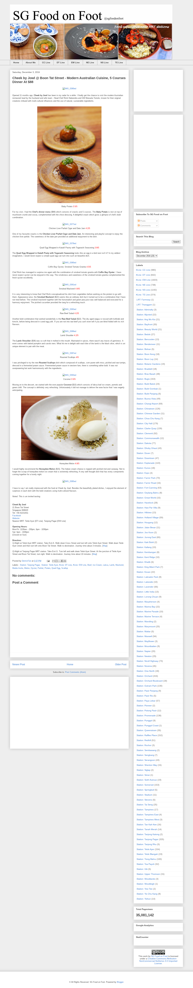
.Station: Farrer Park (145, 478)
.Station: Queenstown (146, 730)
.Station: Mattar (143, 631)
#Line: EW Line (79, 565)
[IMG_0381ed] (69, 284)
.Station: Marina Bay (145, 606)
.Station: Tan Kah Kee (146, 824)
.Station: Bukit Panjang (147, 393)
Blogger (120, 982)
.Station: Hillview (144, 512)
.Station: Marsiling (144, 621)
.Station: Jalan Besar (146, 527)
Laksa (105, 565)
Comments (145, 225)
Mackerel (119, 565)
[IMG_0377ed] (69, 224)
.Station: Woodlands (145, 879)
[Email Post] (48, 561)
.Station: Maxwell (144, 636)
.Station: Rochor (143, 745)
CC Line (46, 62)
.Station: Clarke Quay (146, 428)
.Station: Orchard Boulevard (149, 681)
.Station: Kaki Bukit (145, 542)
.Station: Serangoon (145, 760)
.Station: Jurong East (146, 537)
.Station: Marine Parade (147, 611)
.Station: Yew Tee (144, 889)
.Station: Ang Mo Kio (145, 319)
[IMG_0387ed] (69, 353)
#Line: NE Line (143, 285)
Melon (27, 568)
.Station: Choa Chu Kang (148, 418)
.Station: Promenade (146, 715)
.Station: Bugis (143, 379)
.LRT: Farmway (143, 299)
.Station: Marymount (145, 626)
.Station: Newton (144, 656)
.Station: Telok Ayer (49, 565)
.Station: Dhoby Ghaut (146, 448)
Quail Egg (56, 568)
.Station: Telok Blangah (147, 854)
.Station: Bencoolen (145, 339)
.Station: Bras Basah (145, 374)
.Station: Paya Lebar (145, 701)
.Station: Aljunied (144, 314)
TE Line (119, 62)
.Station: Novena (144, 666)
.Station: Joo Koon (144, 532)
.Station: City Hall (144, 423)
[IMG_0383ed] (69, 309)
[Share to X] (59, 560)
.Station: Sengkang (145, 755)
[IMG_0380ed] (69, 262)
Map (105, 546)
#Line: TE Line (143, 294)
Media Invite (17, 568)
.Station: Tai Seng (144, 804)
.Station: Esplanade (145, 463)
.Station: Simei (143, 775)
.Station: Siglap (143, 770)
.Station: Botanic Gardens (148, 364)
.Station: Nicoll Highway (147, 661)
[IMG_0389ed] (69, 331)
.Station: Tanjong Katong (147, 834)
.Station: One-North (145, 671)
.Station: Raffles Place (146, 735)
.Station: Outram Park (146, 686)
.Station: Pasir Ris (144, 696)
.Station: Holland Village (147, 517)
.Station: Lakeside (144, 582)
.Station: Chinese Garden (148, 413)
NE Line (90, 62)
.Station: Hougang (144, 522)
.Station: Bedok (143, 334)
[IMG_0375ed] (69, 204)
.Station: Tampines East (147, 814)
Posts (143, 221)
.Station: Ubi (142, 869)
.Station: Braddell (144, 369)
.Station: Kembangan (146, 552)
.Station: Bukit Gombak (147, 389)
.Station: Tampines (145, 809)
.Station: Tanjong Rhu (146, 844)
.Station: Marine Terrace (147, 616)
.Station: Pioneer (144, 705)
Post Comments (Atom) (75, 672)
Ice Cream (97, 565)
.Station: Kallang (144, 547)
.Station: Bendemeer (146, 344)
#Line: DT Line (65, 565)
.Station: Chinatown (145, 408)
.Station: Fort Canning (146, 488)
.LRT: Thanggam (144, 304)
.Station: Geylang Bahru (147, 493)
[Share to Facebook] (62, 560)
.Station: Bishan (143, 349)
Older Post (120, 664)
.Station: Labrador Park (147, 577)
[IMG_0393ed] (69, 375)
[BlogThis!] (56, 560)
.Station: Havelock (144, 502)
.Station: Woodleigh (145, 884)
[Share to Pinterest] (64, 560)
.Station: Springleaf (145, 790)
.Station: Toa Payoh (145, 864)
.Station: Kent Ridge (145, 557)
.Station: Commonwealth (147, 438)
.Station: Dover (143, 453)
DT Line (61, 62)
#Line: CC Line (143, 270)
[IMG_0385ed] (69, 481)
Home (16, 62)
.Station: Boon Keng (145, 354)
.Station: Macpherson (146, 601)
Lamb (111, 565)
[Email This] (53, 560)
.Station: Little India (145, 592)
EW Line (75, 62)
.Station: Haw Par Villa (146, 507)
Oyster (33, 568)
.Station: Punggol (144, 720)
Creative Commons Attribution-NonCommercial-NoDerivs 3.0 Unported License (158, 961)
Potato (47, 568)
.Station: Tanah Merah (146, 829)
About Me (31, 62)
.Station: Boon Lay (144, 359)
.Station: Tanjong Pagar (29, 565)
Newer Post (18, 664)
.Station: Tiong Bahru (146, 859)
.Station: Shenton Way (146, 765)
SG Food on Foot (159, 956)
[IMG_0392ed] (69, 461)
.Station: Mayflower (145, 641)
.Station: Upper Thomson (148, 874)
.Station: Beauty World (146, 329)
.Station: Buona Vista (146, 398)
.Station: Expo (142, 473)
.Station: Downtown (145, 458)
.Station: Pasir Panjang (147, 691)
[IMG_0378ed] (69, 243)
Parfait (40, 568)
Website (15, 518)
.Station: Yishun (143, 899)
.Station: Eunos (143, 468)
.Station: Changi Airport (147, 403)
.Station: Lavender (144, 587)
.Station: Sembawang (146, 750)
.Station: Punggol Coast (147, 725)
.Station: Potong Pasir (146, 710)
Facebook (16, 515)
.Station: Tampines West (147, 819)
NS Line (105, 62)
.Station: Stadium (144, 795)
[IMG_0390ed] (69, 88)
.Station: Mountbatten (146, 646)
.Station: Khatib (143, 562)
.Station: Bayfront (144, 324)
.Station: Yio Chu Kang (146, 894)
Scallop (64, 568)
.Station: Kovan (143, 572)
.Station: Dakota (143, 443)
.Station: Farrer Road (146, 483)
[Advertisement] (69, 712)
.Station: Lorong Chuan (147, 597)
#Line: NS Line (143, 290)
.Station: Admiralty (144, 309)
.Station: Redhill (143, 740)
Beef (89, 565)
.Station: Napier (143, 651)
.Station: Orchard (144, 676)
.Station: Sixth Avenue (146, 780)
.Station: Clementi (144, 433)
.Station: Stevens (144, 800)
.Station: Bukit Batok (145, 384)
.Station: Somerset (145, 785)
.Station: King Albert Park (148, 567)
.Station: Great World (146, 497)
